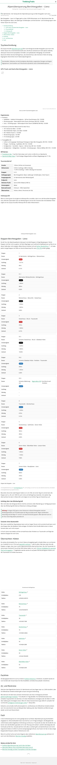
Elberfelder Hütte (23, 661)
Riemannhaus (23, 604)
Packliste (5, 36)
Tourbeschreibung (7, 25)
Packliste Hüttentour (30, 679)
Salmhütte (22, 638)
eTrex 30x (39, 248)
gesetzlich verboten (25, 544)
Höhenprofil (8, 31)
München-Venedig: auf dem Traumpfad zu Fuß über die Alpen (19, 749)
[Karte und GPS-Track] (2, 74)
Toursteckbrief (8, 29)
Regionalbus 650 (36, 381)
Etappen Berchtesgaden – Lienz (10, 33)
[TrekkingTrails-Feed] (32, 761)
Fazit (4, 40)
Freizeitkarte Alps (7, 154)
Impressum (34, 762)
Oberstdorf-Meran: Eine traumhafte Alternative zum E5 (17, 747)
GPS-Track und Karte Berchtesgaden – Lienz (16, 27)
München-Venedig (21, 736)
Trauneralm (22, 615)
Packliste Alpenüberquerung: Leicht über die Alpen (16, 745)
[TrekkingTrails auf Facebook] (25, 761)
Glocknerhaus (23, 627)
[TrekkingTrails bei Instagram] (30, 761)
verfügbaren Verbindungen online (17, 703)
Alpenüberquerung (5, 15)
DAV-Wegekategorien (18, 487)
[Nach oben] (28, 754)
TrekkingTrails (28, 2)
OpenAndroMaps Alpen (8, 156)
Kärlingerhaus (23, 592)
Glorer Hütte (22, 650)
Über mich (22, 762)
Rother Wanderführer (43, 246)
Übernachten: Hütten (8, 34)
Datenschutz (28, 762)
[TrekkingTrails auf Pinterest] (27, 761)
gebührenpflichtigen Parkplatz (9, 697)
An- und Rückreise (7, 38)
